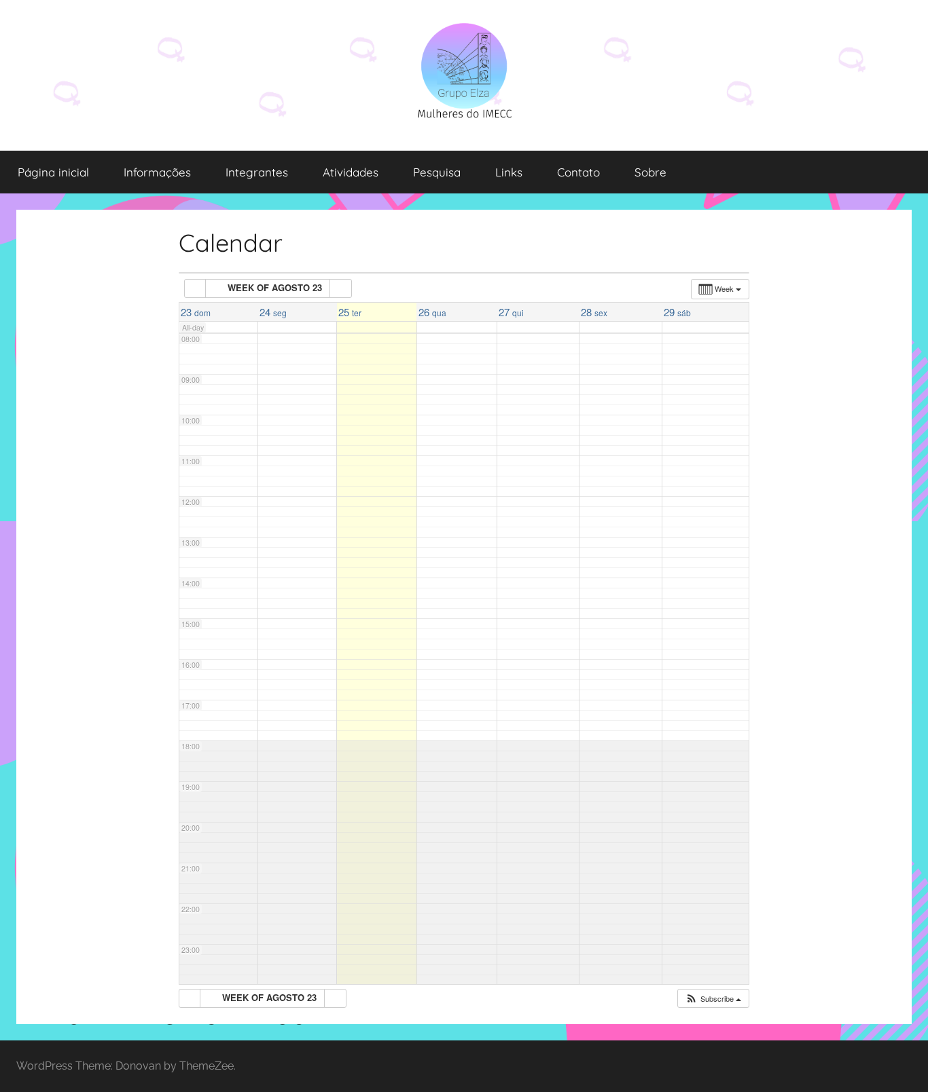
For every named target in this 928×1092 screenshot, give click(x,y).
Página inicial (53, 172)
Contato (578, 172)
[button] (713, 999)
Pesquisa (437, 172)
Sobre (650, 172)
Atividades (350, 172)
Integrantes (257, 172)
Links (508, 172)
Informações (157, 172)
